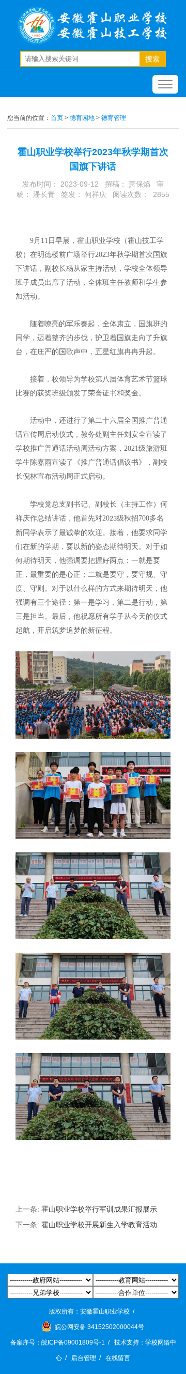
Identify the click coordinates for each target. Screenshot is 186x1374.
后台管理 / (87, 1358)
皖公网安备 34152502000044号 (98, 1327)
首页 (57, 117)
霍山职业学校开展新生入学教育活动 (99, 1224)
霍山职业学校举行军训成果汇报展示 (99, 1209)
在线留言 (117, 1358)
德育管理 (113, 117)
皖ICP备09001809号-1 (73, 1342)
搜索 (152, 59)
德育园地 (82, 117)
